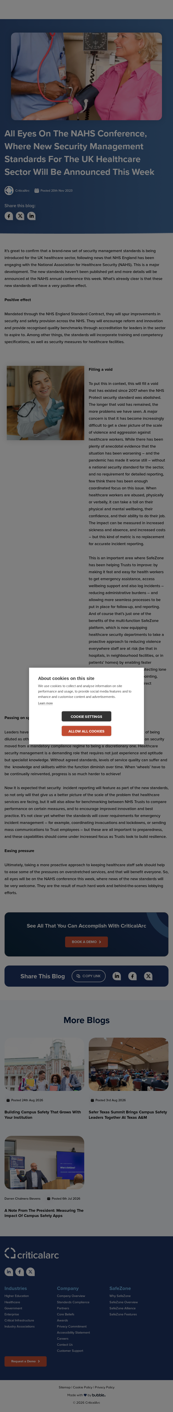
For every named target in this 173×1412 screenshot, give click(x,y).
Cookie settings (86, 716)
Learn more (45, 703)
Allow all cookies (86, 731)
